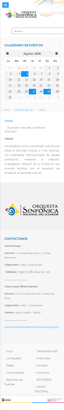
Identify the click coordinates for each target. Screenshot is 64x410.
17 (10, 85)
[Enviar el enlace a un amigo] (58, 127)
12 (26, 79)
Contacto (42, 365)
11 (19, 79)
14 (41, 79)
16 (57, 79)
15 (48, 79)
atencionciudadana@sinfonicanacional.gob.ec (31, 327)
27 (34, 91)
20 (34, 85)
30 (57, 91)
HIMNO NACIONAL (42, 389)
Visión (8, 121)
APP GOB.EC (44, 379)
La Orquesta (13, 358)
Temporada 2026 (46, 351)
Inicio (9, 351)
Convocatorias (15, 372)
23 (57, 85)
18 (19, 85)
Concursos (42, 372)
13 (34, 79)
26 (26, 91)
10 (10, 79)
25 (19, 91)
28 (41, 91)
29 (48, 91)
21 (41, 85)
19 (26, 85)
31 (10, 97)
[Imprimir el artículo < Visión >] (54, 127)
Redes (10, 365)
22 (48, 85)
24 (10, 91)
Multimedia (43, 358)
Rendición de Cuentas (13, 382)
